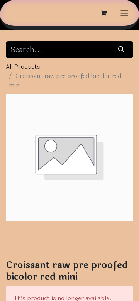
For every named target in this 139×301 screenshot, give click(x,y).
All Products (23, 66)
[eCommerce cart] (103, 13)
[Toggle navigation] (124, 13)
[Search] (121, 49)
